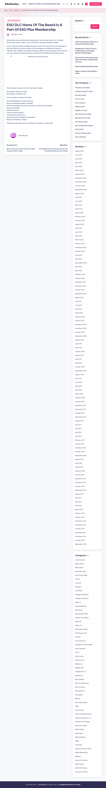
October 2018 (80, 367)
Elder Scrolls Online (14, 20)
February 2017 (80, 440)
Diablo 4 (78, 602)
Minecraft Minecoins (82, 683)
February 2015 (80, 471)
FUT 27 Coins (79, 99)
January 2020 (80, 351)
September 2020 (81, 336)
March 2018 (79, 394)
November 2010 (80, 536)
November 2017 (80, 409)
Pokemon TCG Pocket (82, 722)
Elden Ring (78, 610)
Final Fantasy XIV (81, 633)
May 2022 (78, 267)
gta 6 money (79, 656)
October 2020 (80, 332)
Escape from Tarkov (82, 618)
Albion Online (79, 564)
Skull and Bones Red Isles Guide (86, 66)
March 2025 (79, 213)
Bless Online (79, 567)
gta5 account (79, 660)
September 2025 (81, 190)
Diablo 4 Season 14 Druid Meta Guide (86, 72)
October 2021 (80, 290)
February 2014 (80, 513)
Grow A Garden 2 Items (83, 133)
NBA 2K (77, 698)
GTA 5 (77, 652)
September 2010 (80, 544)
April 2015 (78, 463)
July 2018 (78, 378)
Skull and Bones (80, 737)
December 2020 (80, 324)
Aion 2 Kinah (79, 129)
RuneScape (79, 733)
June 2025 (78, 201)
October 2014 (80, 486)
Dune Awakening (80, 606)
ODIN (77, 706)
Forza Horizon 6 (80, 641)
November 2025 (80, 182)
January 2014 (79, 517)
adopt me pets (80, 560)
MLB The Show (80, 687)
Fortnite (77, 637)
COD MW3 (78, 591)
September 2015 (80, 455)
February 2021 (80, 317)
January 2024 (80, 243)
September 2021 (80, 294)
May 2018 (78, 386)
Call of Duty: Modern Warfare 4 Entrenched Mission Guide (86, 43)
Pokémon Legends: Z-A (83, 718)
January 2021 (79, 321)
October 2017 (80, 413)
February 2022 (80, 274)
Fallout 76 (78, 625)
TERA (77, 741)
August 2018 (79, 374)
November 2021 (80, 286)
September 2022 (81, 263)
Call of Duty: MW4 (81, 575)
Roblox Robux (79, 729)
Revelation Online (81, 726)
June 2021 (78, 305)
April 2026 (78, 166)
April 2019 (78, 363)
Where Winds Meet (81, 752)
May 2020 (78, 348)
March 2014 (79, 509)
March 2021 (79, 313)
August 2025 (79, 193)
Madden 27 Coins (81, 110)
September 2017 (80, 417)
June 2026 (78, 159)
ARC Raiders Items (81, 122)
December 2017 (80, 405)
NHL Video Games (81, 702)
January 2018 (79, 401)
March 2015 (79, 467)
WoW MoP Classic (81, 768)
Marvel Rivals (79, 679)
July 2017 (78, 425)
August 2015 (79, 459)
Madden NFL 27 (80, 672)
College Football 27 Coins (84, 91)
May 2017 (78, 432)
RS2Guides (12, 4)
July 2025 (78, 197)
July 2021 (78, 301)
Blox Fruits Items (80, 571)
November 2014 (80, 482)
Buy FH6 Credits (80, 95)
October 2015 (80, 452)
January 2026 (80, 174)
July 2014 (78, 498)
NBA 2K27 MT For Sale (82, 118)
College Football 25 (81, 594)
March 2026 (79, 170)
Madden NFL (79, 668)
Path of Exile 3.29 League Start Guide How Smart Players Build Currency (86, 60)
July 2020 (78, 344)
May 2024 (78, 236)
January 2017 (79, 444)
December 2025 (80, 178)
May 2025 (78, 205)
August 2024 (79, 224)
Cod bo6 (78, 583)
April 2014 (78, 505)
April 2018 (78, 390)
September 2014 (80, 490)
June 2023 (78, 255)
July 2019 (78, 359)
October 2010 (80, 540)
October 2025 (80, 186)
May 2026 (78, 163)
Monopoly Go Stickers (82, 87)
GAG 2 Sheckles (80, 137)
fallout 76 (78, 621)
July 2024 (78, 228)
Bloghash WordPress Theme (70, 785)
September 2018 (80, 371)
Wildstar (78, 756)
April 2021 (78, 309)
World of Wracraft (81, 760)
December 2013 (80, 521)
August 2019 (79, 355)
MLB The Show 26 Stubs (83, 114)
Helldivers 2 (79, 664)
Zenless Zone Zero (81, 772)
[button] (96, 4)
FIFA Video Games (81, 629)
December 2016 (80, 448)
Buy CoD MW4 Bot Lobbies (84, 125)
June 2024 (78, 232)
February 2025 (80, 217)
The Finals (78, 745)
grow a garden (80, 648)
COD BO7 (78, 587)
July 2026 (78, 155)
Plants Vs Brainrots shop (83, 714)
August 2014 (79, 494)
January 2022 (80, 278)
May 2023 (78, 259)
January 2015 (79, 475)
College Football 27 (81, 598)
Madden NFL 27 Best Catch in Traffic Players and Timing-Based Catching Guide (85, 51)
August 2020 (79, 340)
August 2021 (79, 297)
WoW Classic (79, 764)
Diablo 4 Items (80, 106)
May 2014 (78, 502)
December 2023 (80, 247)
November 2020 (80, 328)
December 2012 (80, 533)
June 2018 (78, 382)
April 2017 (78, 436)
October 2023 (80, 251)
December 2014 (80, 479)
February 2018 (80, 398)
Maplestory (79, 675)
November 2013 (80, 525)
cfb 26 (77, 579)
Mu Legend (78, 695)
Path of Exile (79, 710)
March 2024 (79, 240)
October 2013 (80, 529)
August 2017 (79, 421)
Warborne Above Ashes (83, 749)
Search (78, 20)
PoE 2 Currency (80, 103)
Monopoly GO (80, 691)
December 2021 (80, 282)
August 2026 (79, 151)
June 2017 (78, 428)
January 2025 (80, 220)
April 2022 (78, 270)
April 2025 (78, 209)
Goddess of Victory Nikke (83, 645)
